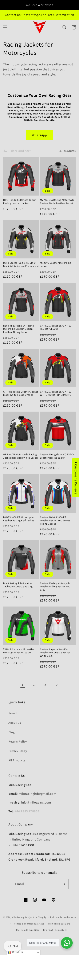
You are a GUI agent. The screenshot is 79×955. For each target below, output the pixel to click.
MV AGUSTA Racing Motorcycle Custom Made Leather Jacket (57, 201)
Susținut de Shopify (35, 917)
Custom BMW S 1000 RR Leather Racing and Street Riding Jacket (55, 520)
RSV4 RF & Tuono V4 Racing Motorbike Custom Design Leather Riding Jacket (18, 329)
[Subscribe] (63, 884)
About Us (14, 723)
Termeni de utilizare (59, 923)
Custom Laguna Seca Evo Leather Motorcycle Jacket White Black (55, 652)
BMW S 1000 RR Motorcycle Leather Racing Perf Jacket (18, 519)
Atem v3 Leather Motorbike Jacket (55, 264)
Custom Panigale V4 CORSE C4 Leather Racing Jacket (57, 456)
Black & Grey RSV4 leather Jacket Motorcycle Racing (18, 585)
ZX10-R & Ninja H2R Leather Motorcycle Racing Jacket (19, 651)
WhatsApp (39, 135)
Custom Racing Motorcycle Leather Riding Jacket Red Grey (55, 586)
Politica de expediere (27, 929)
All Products (16, 760)
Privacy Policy (17, 751)
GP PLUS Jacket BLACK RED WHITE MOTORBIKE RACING (55, 393)
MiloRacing (18, 917)
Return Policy (17, 741)
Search (13, 713)
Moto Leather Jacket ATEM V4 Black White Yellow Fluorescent (21, 264)
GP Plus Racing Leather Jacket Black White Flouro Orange (20, 393)
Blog (11, 732)
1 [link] (22, 685)
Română (17, 952)
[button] (5, 27)
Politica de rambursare (63, 917)
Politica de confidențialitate (28, 923)
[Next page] (56, 684)
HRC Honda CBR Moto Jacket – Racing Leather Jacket (20, 201)
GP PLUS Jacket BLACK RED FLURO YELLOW (55, 327)
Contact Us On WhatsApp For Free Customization (39, 15)
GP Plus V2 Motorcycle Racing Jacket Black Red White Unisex (20, 456)
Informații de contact (55, 929)
